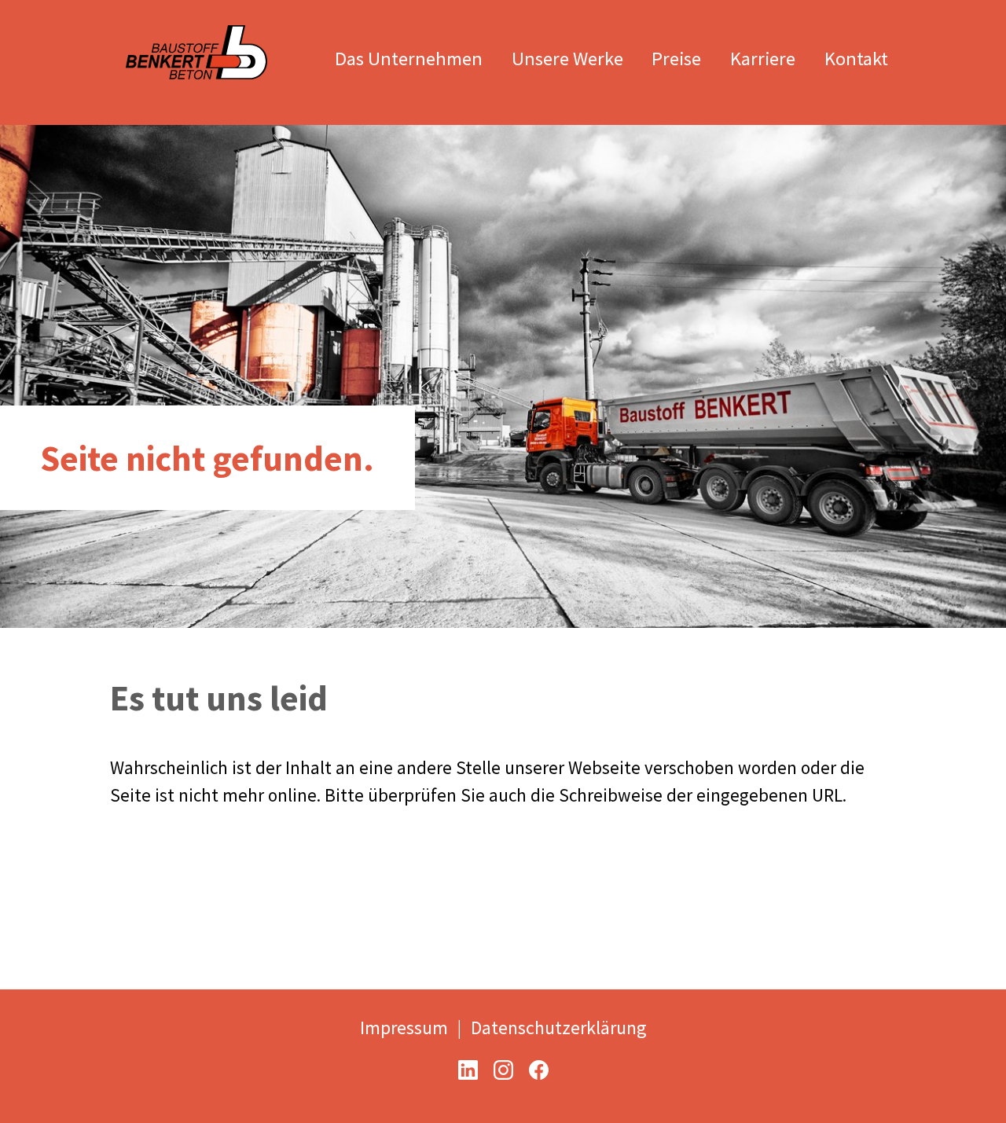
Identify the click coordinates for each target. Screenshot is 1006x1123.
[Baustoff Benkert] (196, 35)
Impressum (404, 1027)
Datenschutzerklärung (559, 1027)
